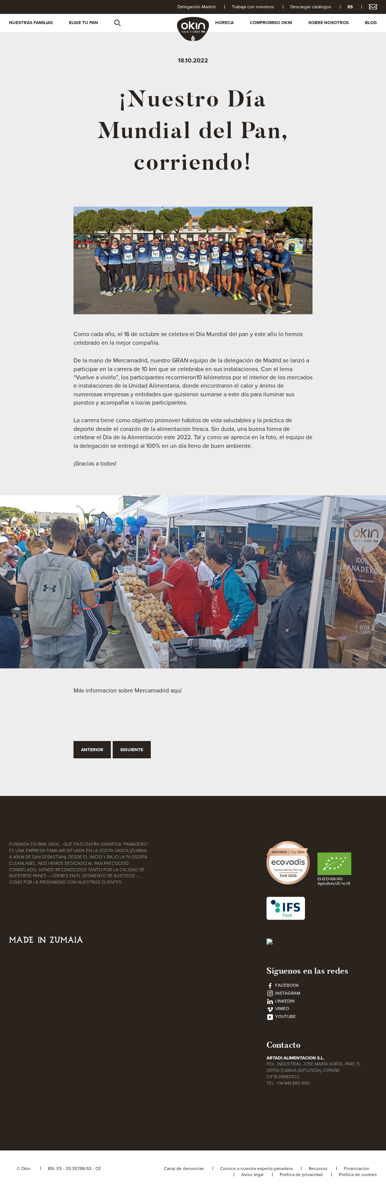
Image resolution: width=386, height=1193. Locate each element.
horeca (224, 22)
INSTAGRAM (287, 993)
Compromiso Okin (271, 22)
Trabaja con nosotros (253, 6)
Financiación (356, 1168)
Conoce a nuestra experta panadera (256, 1168)
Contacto (283, 1044)
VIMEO (281, 1008)
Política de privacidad (301, 1174)
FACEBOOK (286, 985)
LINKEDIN (284, 1001)
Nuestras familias (31, 22)
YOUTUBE (285, 1016)
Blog (371, 22)
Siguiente (131, 749)
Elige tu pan (83, 22)
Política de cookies (358, 1174)
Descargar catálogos (310, 6)
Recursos (318, 1168)
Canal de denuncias (184, 1168)
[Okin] (193, 28)
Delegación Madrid (197, 6)
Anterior (92, 749)
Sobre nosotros (328, 22)
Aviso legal (252, 1174)
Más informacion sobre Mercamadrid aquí (128, 690)
